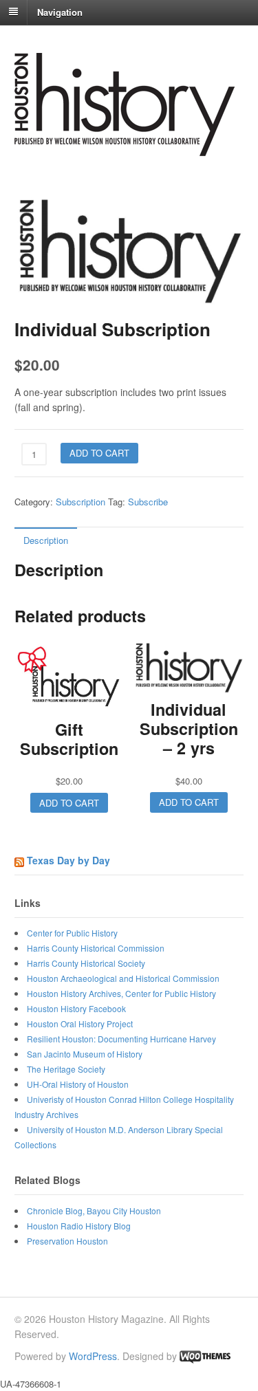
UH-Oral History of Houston (78, 1084)
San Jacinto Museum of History (84, 1054)
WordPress (93, 1356)
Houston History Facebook (76, 1008)
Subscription (80, 501)
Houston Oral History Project (80, 1023)
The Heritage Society (66, 1069)
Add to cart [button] (69, 802)
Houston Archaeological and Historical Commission (123, 978)
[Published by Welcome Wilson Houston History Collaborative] (124, 148)
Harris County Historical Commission (95, 948)
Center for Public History (72, 933)
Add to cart (99, 452)
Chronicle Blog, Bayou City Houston (94, 1210)
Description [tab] (45, 540)
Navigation (60, 11)
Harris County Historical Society (86, 963)
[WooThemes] (205, 1356)
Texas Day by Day (68, 860)
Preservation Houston (67, 1241)
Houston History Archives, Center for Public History (121, 993)
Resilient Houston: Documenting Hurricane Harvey (121, 1038)
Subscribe (148, 501)
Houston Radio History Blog (79, 1225)
